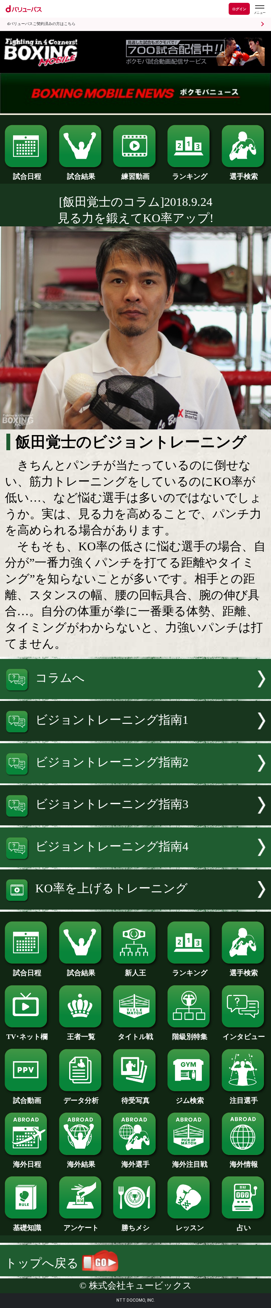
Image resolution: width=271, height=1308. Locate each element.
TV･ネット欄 (27, 1036)
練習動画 (135, 176)
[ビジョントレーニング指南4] (135, 863)
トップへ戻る (43, 1263)
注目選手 (244, 1100)
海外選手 (135, 1164)
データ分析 (81, 1100)
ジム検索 (190, 1100)
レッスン (190, 1227)
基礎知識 (27, 1227)
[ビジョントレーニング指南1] (135, 737)
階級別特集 (189, 1036)
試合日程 (27, 176)
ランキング (189, 176)
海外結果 (81, 1164)
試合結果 (81, 176)
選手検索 (244, 176)
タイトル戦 (135, 1036)
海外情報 (244, 1164)
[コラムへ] (135, 695)
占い (244, 1227)
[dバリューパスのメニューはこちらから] (259, 9)
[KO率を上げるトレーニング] (135, 905)
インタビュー (244, 1036)
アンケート (81, 1227)
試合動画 (27, 1100)
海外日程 (27, 1164)
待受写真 (135, 1100)
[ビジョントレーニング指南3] (135, 821)
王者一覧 (81, 1036)
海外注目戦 (189, 1164)
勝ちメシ (135, 1227)
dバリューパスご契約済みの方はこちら (41, 24)
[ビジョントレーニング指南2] (135, 779)
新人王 (135, 973)
